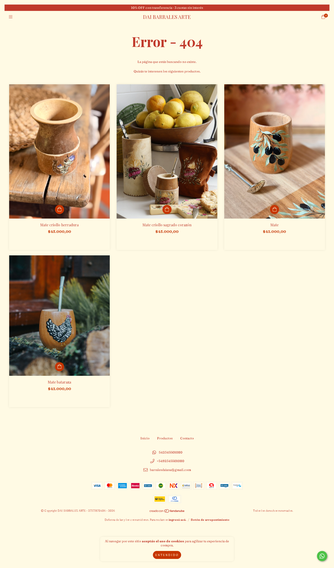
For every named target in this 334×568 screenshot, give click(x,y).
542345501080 (170, 452)
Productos (165, 438)
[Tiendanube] (167, 511)
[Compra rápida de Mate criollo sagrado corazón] (167, 209)
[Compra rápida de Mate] (274, 209)
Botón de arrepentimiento (210, 519)
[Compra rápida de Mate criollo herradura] (59, 209)
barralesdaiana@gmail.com (170, 470)
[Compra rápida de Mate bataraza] (59, 366)
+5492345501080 (170, 461)
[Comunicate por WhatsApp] (322, 556)
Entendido (167, 555)
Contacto (187, 438)
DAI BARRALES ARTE (167, 16)
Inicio (145, 438)
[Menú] (10, 17)
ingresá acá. (177, 519)
